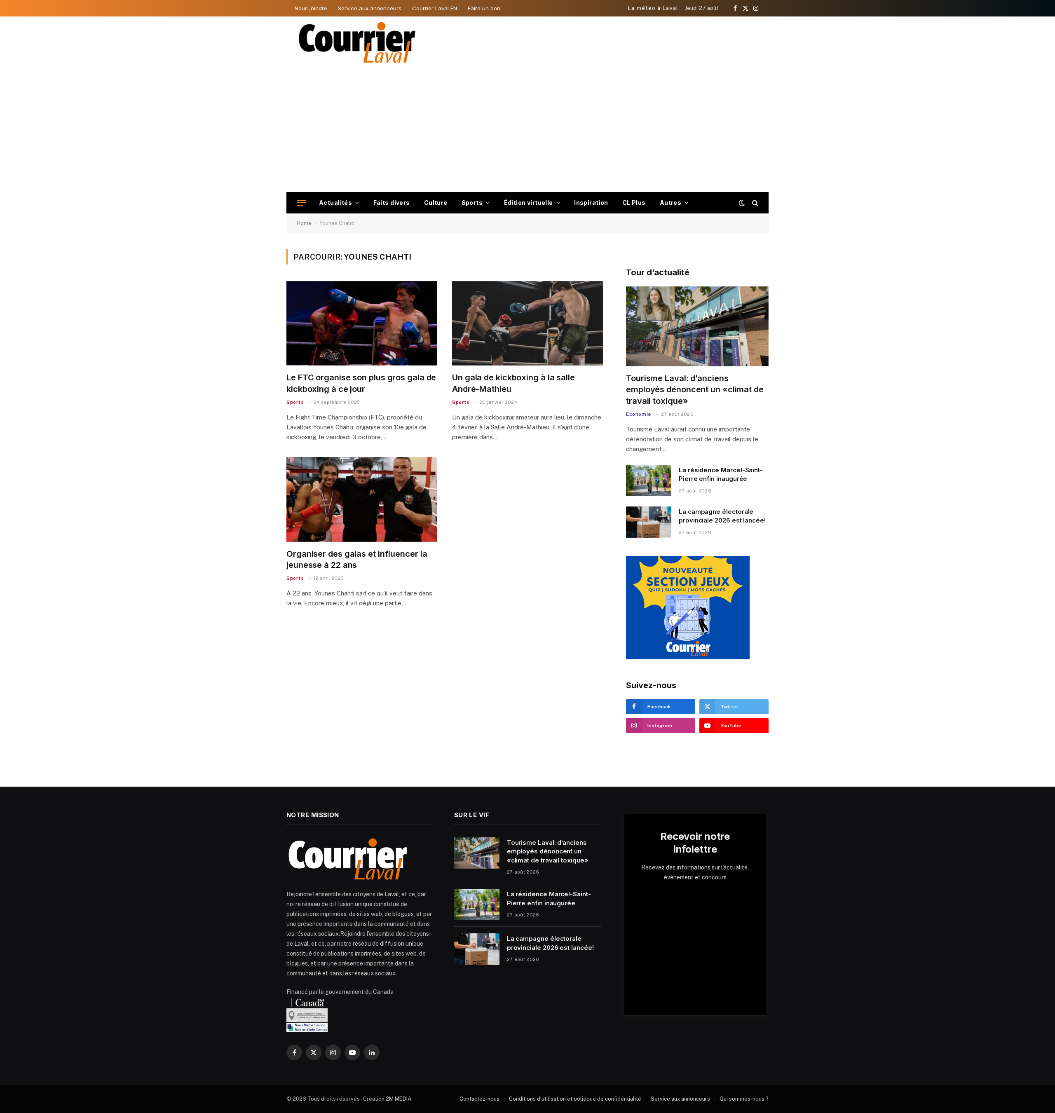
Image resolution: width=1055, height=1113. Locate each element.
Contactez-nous (479, 1099)
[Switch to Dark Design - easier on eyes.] (742, 202)
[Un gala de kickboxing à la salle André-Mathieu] (527, 323)
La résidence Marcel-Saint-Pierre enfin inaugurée (721, 474)
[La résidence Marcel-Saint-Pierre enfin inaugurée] (648, 480)
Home (304, 223)
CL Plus (634, 202)
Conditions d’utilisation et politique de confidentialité (575, 1099)
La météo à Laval (653, 8)
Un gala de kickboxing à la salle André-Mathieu (513, 383)
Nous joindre (311, 8)
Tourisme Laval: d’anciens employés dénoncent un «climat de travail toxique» (695, 389)
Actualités (335, 202)
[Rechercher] (754, 203)
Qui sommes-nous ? (744, 1099)
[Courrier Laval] (357, 42)
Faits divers (391, 202)
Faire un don (484, 8)
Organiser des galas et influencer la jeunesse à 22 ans (356, 559)
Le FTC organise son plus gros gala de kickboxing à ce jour (361, 383)
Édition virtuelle (528, 202)
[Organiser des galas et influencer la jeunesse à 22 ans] (361, 499)
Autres (671, 202)
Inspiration (591, 202)
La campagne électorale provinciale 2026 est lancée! (722, 516)
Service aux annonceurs (369, 8)
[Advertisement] (527, 130)
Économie (639, 414)
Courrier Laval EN (434, 8)
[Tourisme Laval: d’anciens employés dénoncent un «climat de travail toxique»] (697, 326)
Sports (472, 202)
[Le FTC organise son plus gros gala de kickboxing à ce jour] (361, 323)
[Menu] (301, 203)
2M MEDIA (398, 1099)
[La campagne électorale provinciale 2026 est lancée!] (648, 522)
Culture (436, 202)
